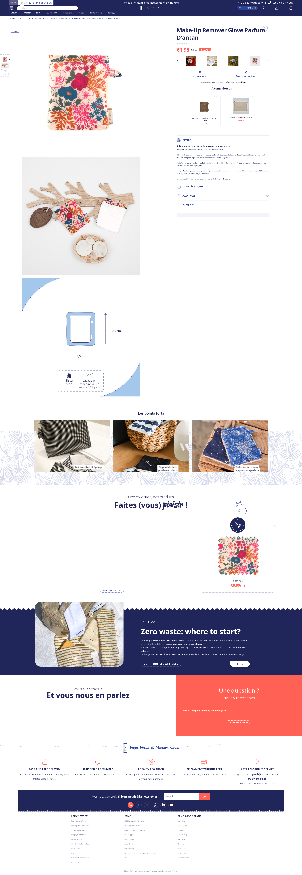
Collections (67, 13)
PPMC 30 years (96, 13)
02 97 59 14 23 (257, 779)
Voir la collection (112, 591)
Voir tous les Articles (161, 663)
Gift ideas (81, 13)
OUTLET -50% (52, 13)
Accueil (12, 18)
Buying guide (112, 13)
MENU (11, 9)
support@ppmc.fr (259, 774)
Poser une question (239, 722)
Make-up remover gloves (81, 18)
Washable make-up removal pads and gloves (54, 18)
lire (240, 663)
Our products (22, 18)
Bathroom (33, 18)
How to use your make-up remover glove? (205, 710)
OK (204, 796)
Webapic (175, 871)
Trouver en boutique (246, 76)
